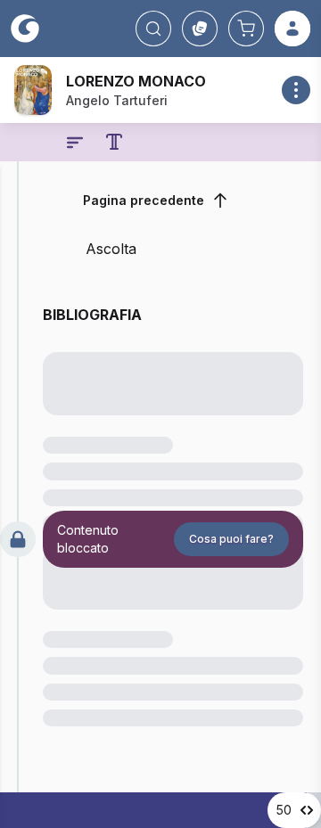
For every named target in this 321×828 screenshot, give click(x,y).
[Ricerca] (153, 28)
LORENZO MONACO (136, 81)
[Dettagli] (296, 90)
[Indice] (75, 142)
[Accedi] (292, 28)
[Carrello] (246, 28)
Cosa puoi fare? (231, 538)
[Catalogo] (200, 28)
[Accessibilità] (114, 141)
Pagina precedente (143, 200)
